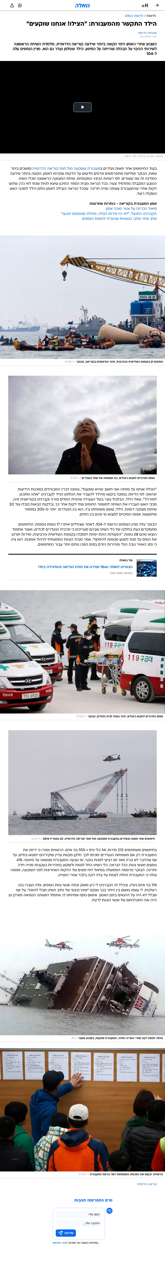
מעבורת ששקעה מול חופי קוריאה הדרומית (66, 169)
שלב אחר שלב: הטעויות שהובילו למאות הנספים (119, 219)
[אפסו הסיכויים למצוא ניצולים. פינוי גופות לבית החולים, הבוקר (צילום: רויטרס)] (82, 655)
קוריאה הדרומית (147, 1184)
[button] (145, 5)
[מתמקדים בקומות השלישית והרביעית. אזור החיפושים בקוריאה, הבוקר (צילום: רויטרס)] (82, 300)
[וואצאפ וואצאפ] (20, 5)
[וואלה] (82, 5)
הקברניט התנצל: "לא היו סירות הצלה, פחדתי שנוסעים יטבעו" (109, 214)
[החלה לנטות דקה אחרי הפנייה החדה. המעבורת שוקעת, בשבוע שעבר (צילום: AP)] (82, 977)
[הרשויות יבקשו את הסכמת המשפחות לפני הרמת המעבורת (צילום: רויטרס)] (82, 1113)
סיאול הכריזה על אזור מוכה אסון (131, 209)
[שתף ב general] (12, 5)
